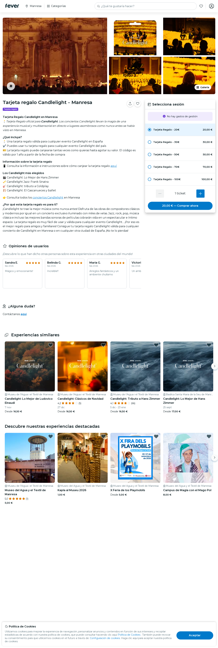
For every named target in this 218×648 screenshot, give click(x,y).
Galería (204, 87)
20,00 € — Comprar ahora (180, 205)
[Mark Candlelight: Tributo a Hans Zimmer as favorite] (156, 345)
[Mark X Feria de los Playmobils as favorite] (156, 436)
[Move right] (214, 366)
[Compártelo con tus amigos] (130, 103)
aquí (114, 166)
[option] (180, 130)
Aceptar (195, 635)
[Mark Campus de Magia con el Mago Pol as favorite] (209, 436)
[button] (180, 130)
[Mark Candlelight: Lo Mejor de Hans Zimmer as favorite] (209, 345)
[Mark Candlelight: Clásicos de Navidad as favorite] (103, 345)
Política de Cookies (129, 634)
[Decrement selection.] (160, 193)
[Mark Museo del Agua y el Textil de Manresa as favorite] (50, 436)
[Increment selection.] (200, 193)
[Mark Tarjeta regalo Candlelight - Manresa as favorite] (137, 103)
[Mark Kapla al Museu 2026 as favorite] (103, 436)
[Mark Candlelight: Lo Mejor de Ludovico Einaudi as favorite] (50, 345)
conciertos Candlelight (48, 197)
